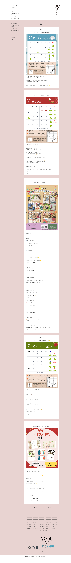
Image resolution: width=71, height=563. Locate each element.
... (50, 507)
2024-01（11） (29, 522)
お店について (14, 16)
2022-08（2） (42, 528)
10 (48, 507)
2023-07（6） (36, 524)
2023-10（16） (48, 522)
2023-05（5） (48, 524)
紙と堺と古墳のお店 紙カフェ (32, 556)
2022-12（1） (48, 526)
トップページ (14, 5)
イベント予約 (14, 28)
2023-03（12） (29, 526)
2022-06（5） (54, 528)
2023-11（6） (42, 522)
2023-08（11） (29, 524)
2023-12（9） (35, 522)
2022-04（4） (45, 530)
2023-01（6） (42, 526)
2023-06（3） (42, 524)
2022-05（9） (38, 530)
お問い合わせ (14, 37)
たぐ (12, 39)
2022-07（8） (48, 528)
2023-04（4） (54, 524)
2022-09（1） (35, 528)
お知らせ (13, 7)
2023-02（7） (36, 526)
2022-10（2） (29, 528)
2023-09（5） (55, 522)
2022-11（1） (55, 526)
